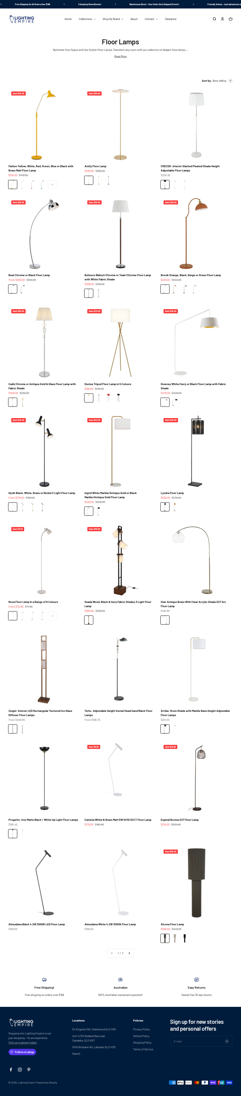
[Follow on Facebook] (10, 1069)
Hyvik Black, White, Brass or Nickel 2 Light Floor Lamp (41, 493)
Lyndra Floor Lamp (172, 493)
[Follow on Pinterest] (28, 1069)
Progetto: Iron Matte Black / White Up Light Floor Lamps (43, 819)
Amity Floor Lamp (95, 166)
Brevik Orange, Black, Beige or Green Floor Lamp (191, 275)
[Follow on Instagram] (19, 1069)
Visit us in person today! (22, 1042)
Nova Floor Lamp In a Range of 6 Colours (33, 601)
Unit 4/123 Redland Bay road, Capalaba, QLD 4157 (88, 1038)
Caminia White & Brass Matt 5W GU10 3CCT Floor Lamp (118, 819)
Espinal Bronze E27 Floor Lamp (180, 819)
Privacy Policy (141, 1029)
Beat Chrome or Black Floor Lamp (29, 275)
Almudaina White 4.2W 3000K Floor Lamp (110, 924)
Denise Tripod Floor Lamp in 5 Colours (108, 384)
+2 (52, 184)
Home (113, 33)
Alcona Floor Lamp (172, 924)
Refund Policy (141, 1036)
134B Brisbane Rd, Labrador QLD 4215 (94, 1047)
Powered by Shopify (46, 1082)
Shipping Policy (142, 1042)
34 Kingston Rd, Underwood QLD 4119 (94, 1029)
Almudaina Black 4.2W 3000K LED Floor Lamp (36, 924)
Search (76, 1053)
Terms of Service (143, 1049)
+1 (52, 616)
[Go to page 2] (129, 953)
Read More (120, 56)
